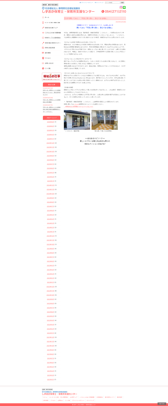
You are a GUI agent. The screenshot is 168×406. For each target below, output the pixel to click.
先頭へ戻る (161, 403)
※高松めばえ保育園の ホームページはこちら (78, 106)
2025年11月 (50, 147)
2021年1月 (50, 379)
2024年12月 (51, 185)
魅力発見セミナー (110, 397)
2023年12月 (51, 236)
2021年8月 (50, 354)
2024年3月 (50, 223)
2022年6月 (50, 312)
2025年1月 (50, 181)
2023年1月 (50, 282)
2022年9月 (50, 299)
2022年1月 (50, 333)
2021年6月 (50, 362)
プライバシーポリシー (87, 2)
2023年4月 (50, 270)
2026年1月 (50, 139)
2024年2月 (50, 227)
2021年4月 (50, 371)
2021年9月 (50, 350)
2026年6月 (50, 126)
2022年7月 (50, 308)
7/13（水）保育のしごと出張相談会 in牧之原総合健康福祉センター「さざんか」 (51, 109)
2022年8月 (50, 303)
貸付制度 (45, 400)
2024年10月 (50, 194)
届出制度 (119, 397)
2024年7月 (50, 206)
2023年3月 (50, 274)
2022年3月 (50, 324)
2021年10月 (50, 346)
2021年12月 (50, 337)
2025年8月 (50, 160)
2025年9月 (50, 156)
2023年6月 (50, 261)
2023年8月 (50, 253)
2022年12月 (50, 287)
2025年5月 (50, 173)
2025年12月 (50, 143)
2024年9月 (50, 198)
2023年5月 (50, 265)
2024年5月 (50, 215)
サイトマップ (99, 2)
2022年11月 (50, 291)
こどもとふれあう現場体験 (87, 397)
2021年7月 (50, 358)
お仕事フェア (73, 397)
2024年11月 (50, 189)
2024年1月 (50, 232)
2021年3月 (50, 375)
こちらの (76, 104)
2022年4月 (50, 320)
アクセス (53, 400)
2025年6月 (50, 168)
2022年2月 (50, 329)
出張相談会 (100, 397)
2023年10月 (51, 244)
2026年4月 (50, 134)
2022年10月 (50, 295)
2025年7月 (50, 164)
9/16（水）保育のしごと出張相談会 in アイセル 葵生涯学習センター (51, 92)
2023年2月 (50, 278)
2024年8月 (50, 202)
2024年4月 (50, 219)
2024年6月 (50, 210)
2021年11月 (50, 341)
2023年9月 (50, 248)
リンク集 (67, 400)
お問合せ (60, 400)
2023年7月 (50, 257)
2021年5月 (50, 367)
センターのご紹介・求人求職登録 (58, 397)
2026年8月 (50, 122)
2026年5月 (50, 130)
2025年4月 (50, 177)
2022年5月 (50, 316)
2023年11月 (50, 240)
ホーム (45, 397)
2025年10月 (50, 151)
